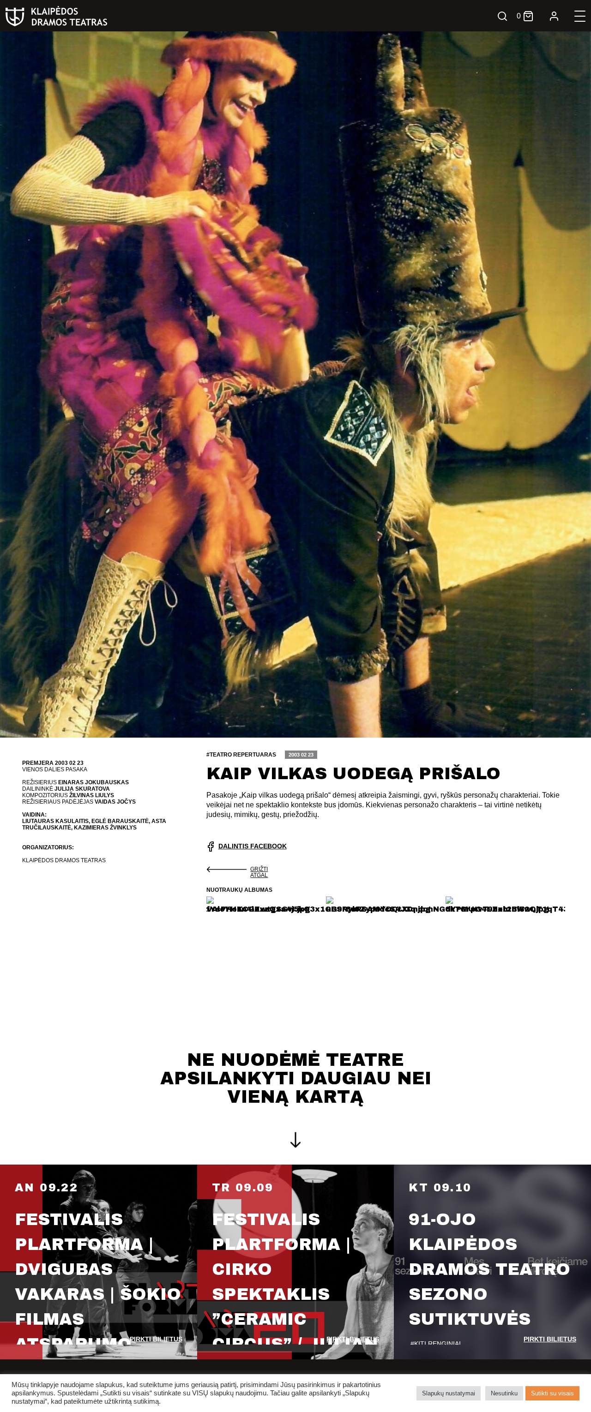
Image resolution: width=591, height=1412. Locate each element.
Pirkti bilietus (156, 1339)
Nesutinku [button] (504, 1393)
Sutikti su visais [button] (552, 1393)
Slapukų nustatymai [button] (448, 1393)
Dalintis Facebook (252, 846)
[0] (528, 16)
